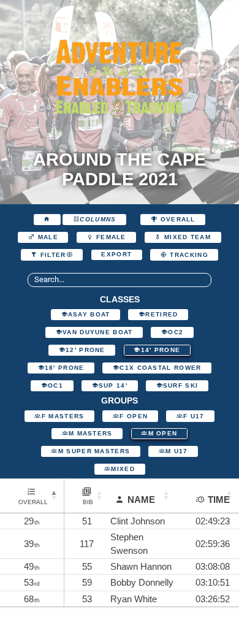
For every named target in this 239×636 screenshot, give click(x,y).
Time (219, 499)
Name (141, 499)
